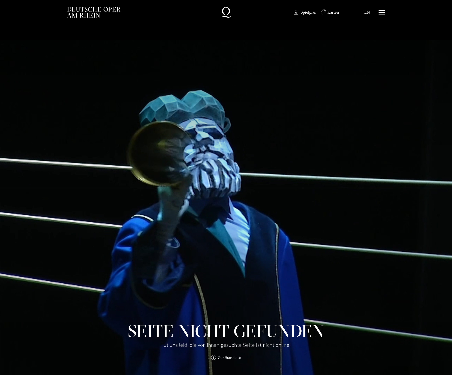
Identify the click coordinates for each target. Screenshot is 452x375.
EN (367, 12)
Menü (382, 12)
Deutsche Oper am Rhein (93, 12)
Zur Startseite (229, 357)
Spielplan (308, 12)
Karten (333, 12)
